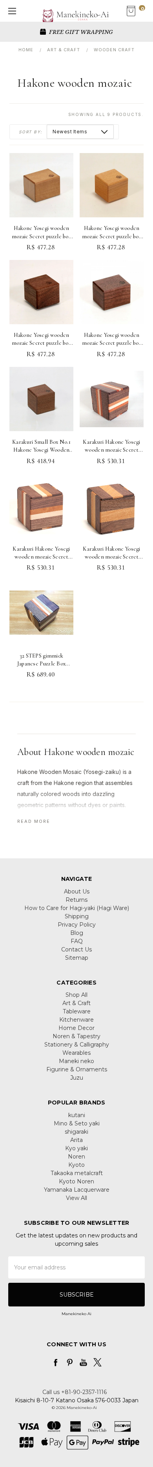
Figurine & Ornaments (76, 1069)
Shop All (76, 994)
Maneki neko (76, 1061)
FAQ (77, 941)
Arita (76, 1140)
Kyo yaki (76, 1148)
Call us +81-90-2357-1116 (74, 1392)
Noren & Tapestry (76, 1036)
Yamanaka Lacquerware (76, 1189)
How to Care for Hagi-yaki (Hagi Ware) (76, 908)
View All (76, 1198)
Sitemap (76, 957)
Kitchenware (76, 1019)
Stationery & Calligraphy (76, 1044)
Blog (76, 932)
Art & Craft (76, 1003)
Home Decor (76, 1028)
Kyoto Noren (76, 1181)
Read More (33, 821)
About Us (76, 891)
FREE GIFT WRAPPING (80, 32)
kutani (76, 1115)
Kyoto (76, 1164)
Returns (76, 899)
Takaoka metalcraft (77, 1173)
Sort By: (30, 131)
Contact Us (76, 949)
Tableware (77, 1011)
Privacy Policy (77, 924)
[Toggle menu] (11, 11)
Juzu (76, 1077)
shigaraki (76, 1131)
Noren (76, 1156)
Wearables (76, 1052)
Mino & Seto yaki (77, 1123)
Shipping (77, 916)
